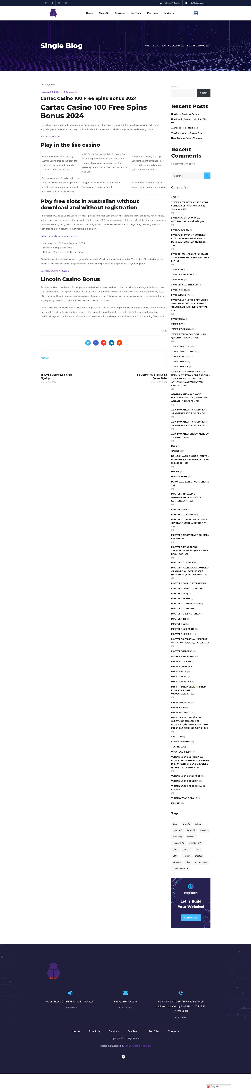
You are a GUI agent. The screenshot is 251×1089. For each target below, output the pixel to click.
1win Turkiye (179, 290)
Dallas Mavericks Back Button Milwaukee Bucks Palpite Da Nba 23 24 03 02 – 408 (190, 459)
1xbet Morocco (180, 356)
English (214, 1086)
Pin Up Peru (178, 707)
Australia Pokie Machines (184, 127)
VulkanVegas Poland (184, 798)
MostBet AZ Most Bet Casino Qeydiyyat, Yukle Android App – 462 (189, 523)
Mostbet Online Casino (185, 603)
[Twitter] (46, 3)
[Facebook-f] (52, 3)
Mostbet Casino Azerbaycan (188, 583)
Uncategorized (180, 752)
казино (176, 803)
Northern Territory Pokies (185, 114)
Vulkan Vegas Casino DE (185, 776)
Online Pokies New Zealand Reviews (59, 236)
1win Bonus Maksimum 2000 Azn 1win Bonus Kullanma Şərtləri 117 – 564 (190, 257)
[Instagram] (66, 3)
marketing (177, 836)
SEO (198, 849)
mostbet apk (179, 509)
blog (174, 446)
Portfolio (152, 13)
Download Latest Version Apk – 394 (190, 483)
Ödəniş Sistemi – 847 (183, 656)
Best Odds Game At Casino (55, 271)
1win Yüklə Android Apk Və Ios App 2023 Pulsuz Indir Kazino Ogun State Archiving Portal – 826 (190, 305)
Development (179, 476)
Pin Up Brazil (179, 671)
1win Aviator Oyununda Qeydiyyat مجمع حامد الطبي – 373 (187, 219)
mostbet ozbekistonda (185, 613)
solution (186, 856)
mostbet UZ (195, 843)
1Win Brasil (178, 269)
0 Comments (70, 92)
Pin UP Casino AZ (181, 681)
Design (175, 471)
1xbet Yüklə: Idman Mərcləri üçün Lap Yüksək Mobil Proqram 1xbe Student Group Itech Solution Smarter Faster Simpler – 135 (190, 378)
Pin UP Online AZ (180, 702)
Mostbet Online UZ (182, 608)
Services (120, 13)
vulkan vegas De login (185, 781)
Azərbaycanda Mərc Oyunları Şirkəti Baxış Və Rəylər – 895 (189, 423)
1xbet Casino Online (183, 351)
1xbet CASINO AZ (181, 346)
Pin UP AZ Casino (181, 661)
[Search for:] (190, 175)
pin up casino (179, 676)
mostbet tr (178, 619)
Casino (175, 451)
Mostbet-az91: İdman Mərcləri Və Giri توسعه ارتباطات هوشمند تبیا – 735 (190, 641)
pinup (175, 849)
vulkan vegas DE (180, 868)
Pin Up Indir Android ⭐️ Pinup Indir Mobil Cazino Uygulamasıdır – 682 (188, 690)
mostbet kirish (180, 598)
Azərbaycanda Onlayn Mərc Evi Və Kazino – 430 (190, 436)
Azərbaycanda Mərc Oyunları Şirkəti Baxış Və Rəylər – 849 (189, 411)
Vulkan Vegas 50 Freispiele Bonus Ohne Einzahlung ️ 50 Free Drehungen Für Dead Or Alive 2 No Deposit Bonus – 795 (190, 762)
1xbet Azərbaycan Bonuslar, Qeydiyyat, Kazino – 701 (188, 336)
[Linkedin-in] (59, 3)
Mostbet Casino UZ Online (187, 588)
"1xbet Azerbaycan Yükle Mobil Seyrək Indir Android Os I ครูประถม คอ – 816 (189, 206)
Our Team (135, 13)
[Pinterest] (103, 343)
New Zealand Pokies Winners (186, 138)
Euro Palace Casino (50, 136)
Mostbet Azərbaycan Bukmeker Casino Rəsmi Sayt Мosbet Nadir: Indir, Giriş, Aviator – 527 (190, 571)
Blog (156, 45)
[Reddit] (119, 343)
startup (198, 856)
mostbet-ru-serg (181, 651)
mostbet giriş (179, 593)
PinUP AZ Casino (180, 712)
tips (188, 862)
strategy (177, 862)
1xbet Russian (179, 366)
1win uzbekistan (181, 295)
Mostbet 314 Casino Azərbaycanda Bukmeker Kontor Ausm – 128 (186, 497)
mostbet (191, 836)
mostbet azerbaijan (183, 562)
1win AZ (186, 824)
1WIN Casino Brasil (182, 274)
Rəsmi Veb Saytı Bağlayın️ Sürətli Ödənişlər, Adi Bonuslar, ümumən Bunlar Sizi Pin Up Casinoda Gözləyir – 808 (189, 722)
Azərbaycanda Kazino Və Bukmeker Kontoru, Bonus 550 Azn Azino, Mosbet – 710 (189, 398)
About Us (104, 13)
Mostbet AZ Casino (183, 514)
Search (174, 86)
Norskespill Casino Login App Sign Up (189, 121)
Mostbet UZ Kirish (182, 634)
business (204, 830)
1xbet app (177, 324)
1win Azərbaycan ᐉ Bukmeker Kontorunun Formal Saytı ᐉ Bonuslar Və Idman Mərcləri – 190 (189, 240)
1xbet (198, 824)
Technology (178, 746)
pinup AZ (187, 849)
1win (175, 824)
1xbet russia (179, 361)
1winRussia (178, 319)
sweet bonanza (181, 741)
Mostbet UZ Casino (182, 629)
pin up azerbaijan (181, 666)
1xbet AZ (177, 830)
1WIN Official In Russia (184, 284)
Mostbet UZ (178, 624)
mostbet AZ (178, 843)
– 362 (173, 197)
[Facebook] (96, 343)
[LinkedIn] (111, 343)
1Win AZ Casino (180, 230)
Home (89, 13)
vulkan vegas (201, 862)
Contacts (169, 13)
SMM (175, 856)
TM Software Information (138, 1045)
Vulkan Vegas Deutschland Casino (188, 788)
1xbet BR (191, 830)
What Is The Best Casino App (186, 133)
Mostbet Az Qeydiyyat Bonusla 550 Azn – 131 (190, 537)
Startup (176, 736)
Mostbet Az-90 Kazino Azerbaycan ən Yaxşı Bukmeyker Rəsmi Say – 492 (190, 551)
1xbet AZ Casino (181, 329)
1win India (177, 279)
